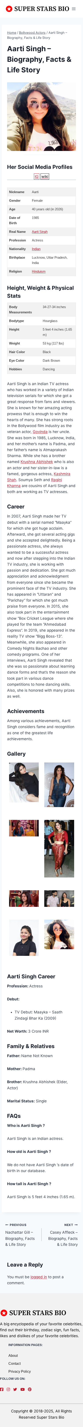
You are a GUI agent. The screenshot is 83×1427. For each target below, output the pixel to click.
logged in (39, 1277)
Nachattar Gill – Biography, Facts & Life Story (20, 1235)
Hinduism (39, 271)
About (13, 1355)
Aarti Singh (40, 231)
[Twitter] (16, 1389)
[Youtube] (23, 1389)
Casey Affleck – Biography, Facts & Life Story (63, 1235)
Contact (14, 1363)
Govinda (40, 431)
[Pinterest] (31, 1389)
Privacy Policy (19, 1371)
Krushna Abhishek (37, 461)
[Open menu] (73, 8)
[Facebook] (3, 1389)
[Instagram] (9, 1389)
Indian (36, 249)
